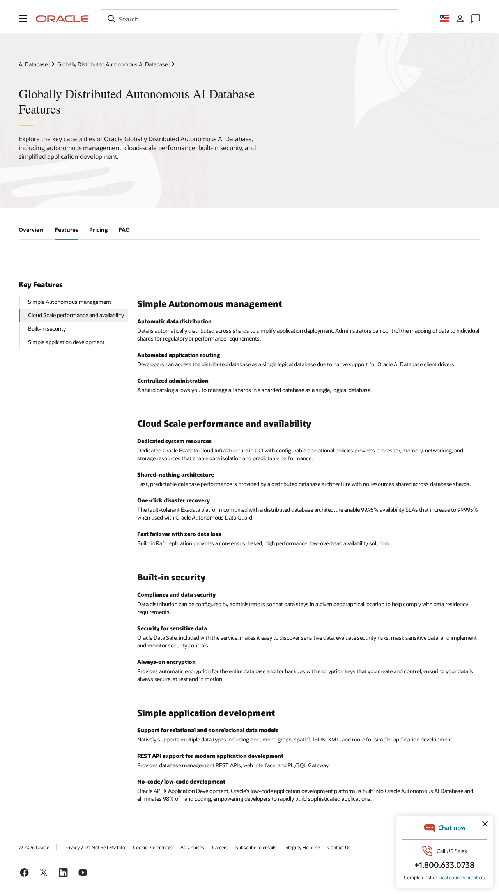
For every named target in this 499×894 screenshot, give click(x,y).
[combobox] (249, 18)
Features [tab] (66, 229)
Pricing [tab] (98, 229)
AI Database (33, 64)
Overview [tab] (31, 229)
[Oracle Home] (62, 19)
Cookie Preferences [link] (153, 847)
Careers (220, 847)
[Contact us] (475, 18)
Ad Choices (192, 847)
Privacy (72, 847)
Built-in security (47, 328)
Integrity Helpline (302, 847)
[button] (23, 18)
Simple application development (66, 342)
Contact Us (338, 847)
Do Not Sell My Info (105, 847)
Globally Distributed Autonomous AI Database (112, 64)
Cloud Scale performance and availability (76, 315)
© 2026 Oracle (34, 847)
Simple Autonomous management (69, 301)
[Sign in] (460, 18)
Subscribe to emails (255, 847)
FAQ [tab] (124, 229)
